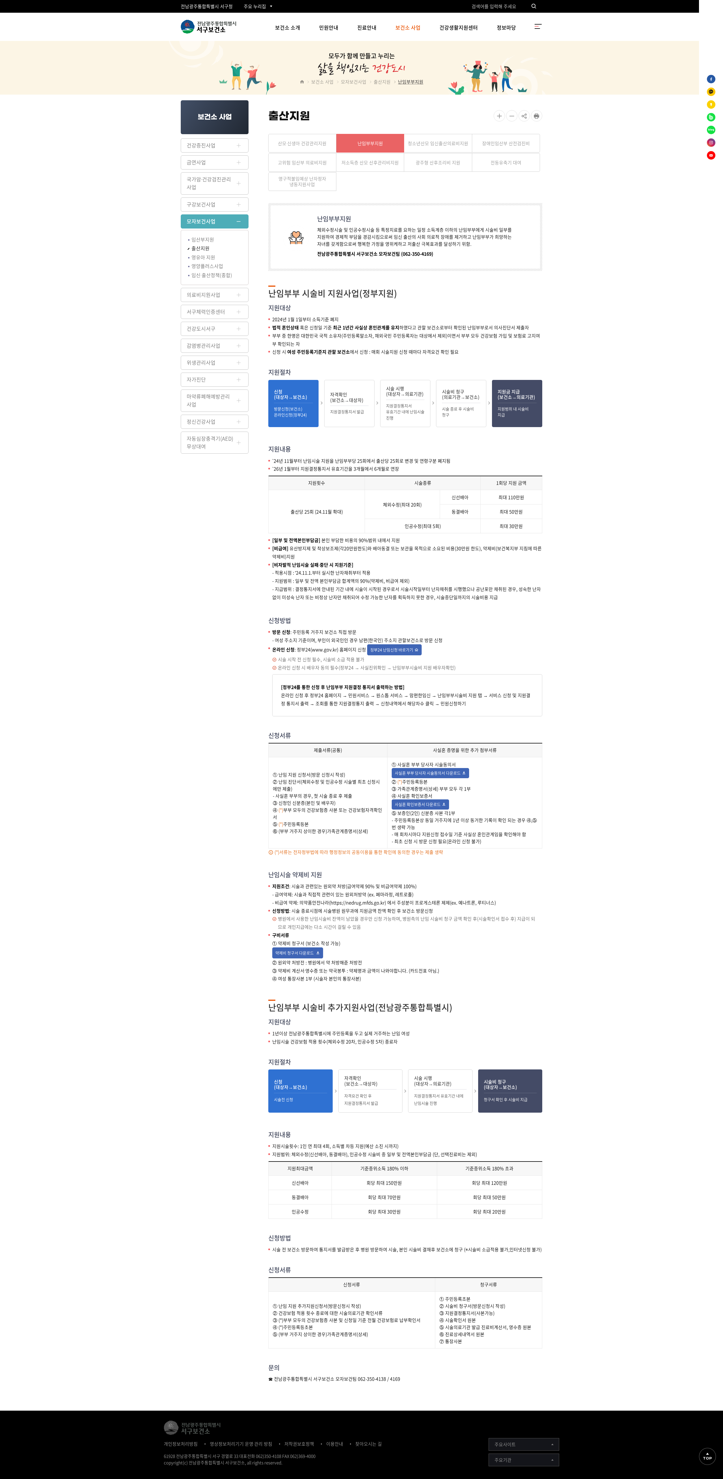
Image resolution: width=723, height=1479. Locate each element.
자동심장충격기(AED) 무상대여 (210, 442)
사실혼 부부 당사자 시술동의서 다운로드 (428, 773)
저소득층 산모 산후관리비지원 (370, 162)
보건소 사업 (408, 27)
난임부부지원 (410, 81)
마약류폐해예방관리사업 (208, 400)
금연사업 (196, 162)
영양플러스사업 (207, 265)
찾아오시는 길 (368, 1443)
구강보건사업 (201, 204)
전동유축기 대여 (506, 162)
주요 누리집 (255, 6)
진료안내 (366, 27)
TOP (707, 1458)
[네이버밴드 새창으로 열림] (711, 117)
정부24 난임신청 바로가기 (391, 649)
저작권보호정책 (299, 1443)
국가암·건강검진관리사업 (209, 183)
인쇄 (536, 115)
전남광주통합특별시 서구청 (207, 6)
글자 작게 (511, 115)
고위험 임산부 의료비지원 (302, 162)
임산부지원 (202, 239)
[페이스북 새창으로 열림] (711, 79)
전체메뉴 (538, 26)
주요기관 (503, 1459)
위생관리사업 (201, 362)
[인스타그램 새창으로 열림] (711, 142)
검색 (534, 6)
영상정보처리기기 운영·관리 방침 (241, 1443)
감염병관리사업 (203, 345)
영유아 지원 (203, 257)
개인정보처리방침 (181, 1443)
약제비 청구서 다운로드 (295, 953)
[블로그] (711, 130)
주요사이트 (505, 1444)
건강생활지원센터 (458, 27)
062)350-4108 (268, 1456)
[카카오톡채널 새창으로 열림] (711, 92)
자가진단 (196, 379)
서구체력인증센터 (206, 312)
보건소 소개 (287, 27)
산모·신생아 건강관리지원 (302, 143)
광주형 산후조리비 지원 (438, 162)
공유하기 (524, 115)
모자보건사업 (201, 221)
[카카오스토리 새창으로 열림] (711, 104)
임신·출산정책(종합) (211, 275)
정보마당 (506, 27)
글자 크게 (499, 115)
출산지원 (200, 248)
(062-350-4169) (417, 253)
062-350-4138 (372, 1378)
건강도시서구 (201, 328)
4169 (395, 1378)
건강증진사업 (201, 145)
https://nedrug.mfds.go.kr (357, 902)
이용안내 (334, 1443)
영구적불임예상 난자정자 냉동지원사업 (302, 181)
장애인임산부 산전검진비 (506, 143)
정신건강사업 (201, 421)
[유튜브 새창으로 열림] (711, 155)
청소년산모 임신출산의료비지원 (438, 143)
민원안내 (328, 27)
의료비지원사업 (203, 295)
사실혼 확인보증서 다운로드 (418, 804)
